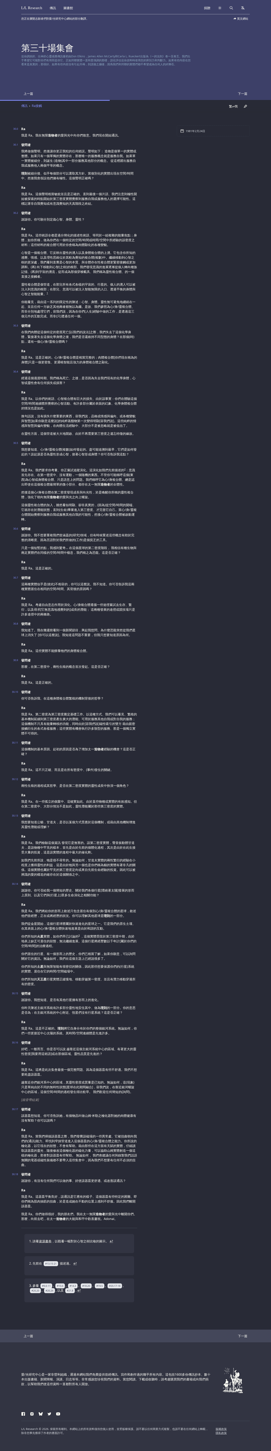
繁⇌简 (233, 106)
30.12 (15, 779)
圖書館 (68, 8)
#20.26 (49, 1290)
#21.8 (70, 1290)
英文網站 (242, 18)
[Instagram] (32, 1413)
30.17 (15, 1109)
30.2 (15, 213)
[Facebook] (23, 1413)
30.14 (15, 884)
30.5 (15, 443)
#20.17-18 (114, 1286)
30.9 (15, 660)
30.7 (15, 577)
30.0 (15, 129)
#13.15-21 (51, 1263)
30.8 (15, 623)
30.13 (15, 815)
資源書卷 (45, 1241)
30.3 (15, 325)
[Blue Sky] (41, 1413)
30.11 (15, 742)
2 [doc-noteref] (125, 469)
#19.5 (99, 1286)
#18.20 (86, 1286)
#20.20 (35, 1290)
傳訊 (53, 8)
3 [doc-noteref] (79, 935)
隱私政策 (221, 1433)
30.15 (15, 993)
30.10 (15, 692)
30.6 (15, 528)
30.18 (15, 1174)
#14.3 (73, 1286)
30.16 (15, 1042)
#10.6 (60, 1286)
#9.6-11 (46, 1286)
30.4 (15, 371)
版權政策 (221, 1429)
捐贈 (207, 8)
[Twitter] (49, 1413)
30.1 (15, 144)
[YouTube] (58, 1413)
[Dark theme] (219, 8)
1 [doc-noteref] (47, 293)
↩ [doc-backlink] (111, 1241)
